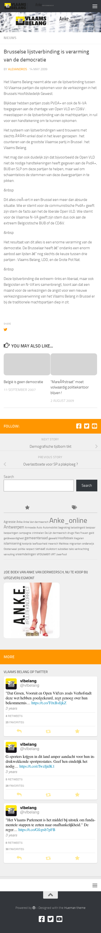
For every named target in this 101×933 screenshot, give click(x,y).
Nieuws (10, 38)
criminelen (38, 533)
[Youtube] (94, 426)
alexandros (17, 69)
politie (21, 549)
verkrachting (82, 549)
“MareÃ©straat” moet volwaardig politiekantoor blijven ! (69, 387)
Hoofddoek (65, 538)
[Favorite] (77, 731)
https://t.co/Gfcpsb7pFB (36, 829)
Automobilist (50, 527)
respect (30, 549)
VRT (53, 554)
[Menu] (95, 6)
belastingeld (78, 527)
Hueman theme (75, 908)
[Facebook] (79, 426)
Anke (19, 522)
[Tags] (73, 508)
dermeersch (60, 533)
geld (91, 533)
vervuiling (9, 554)
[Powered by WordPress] (34, 907)
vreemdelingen (25, 554)
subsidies (63, 549)
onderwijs (88, 543)
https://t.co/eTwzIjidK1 (37, 766)
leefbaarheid (39, 543)
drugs (70, 533)
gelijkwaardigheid (14, 538)
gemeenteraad (36, 538)
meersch (53, 543)
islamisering (12, 543)
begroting (64, 527)
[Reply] (19, 731)
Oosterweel (10, 549)
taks (71, 549)
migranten (75, 543)
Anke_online (68, 520)
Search (9, 477)
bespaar (90, 527)
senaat (40, 549)
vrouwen (43, 554)
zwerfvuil (61, 554)
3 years (11, 708)
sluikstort (51, 549)
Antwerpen (14, 527)
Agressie (10, 522)
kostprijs (27, 543)
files (77, 533)
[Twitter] (86, 426)
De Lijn (48, 533)
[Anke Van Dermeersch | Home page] (37, 6)
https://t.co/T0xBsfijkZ (48, 702)
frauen (84, 533)
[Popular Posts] (27, 508)
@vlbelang (29, 685)
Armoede (30, 527)
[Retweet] (48, 731)
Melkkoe (64, 543)
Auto (39, 527)
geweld (53, 538)
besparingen (11, 533)
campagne (25, 533)
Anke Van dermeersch (36, 522)
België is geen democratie (23, 382)
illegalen (79, 538)
